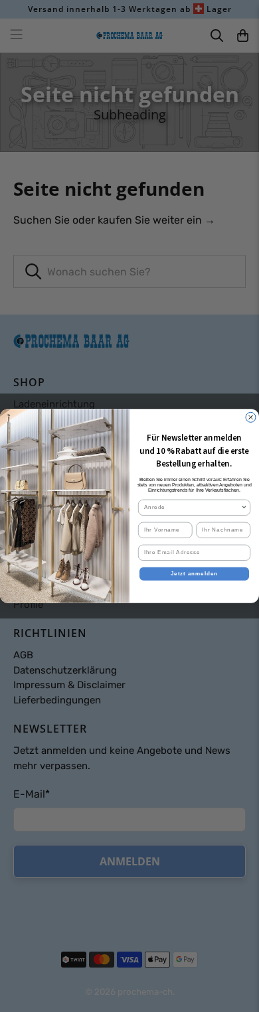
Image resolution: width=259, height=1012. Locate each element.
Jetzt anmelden (194, 574)
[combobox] (192, 507)
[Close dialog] (251, 417)
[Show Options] (244, 507)
